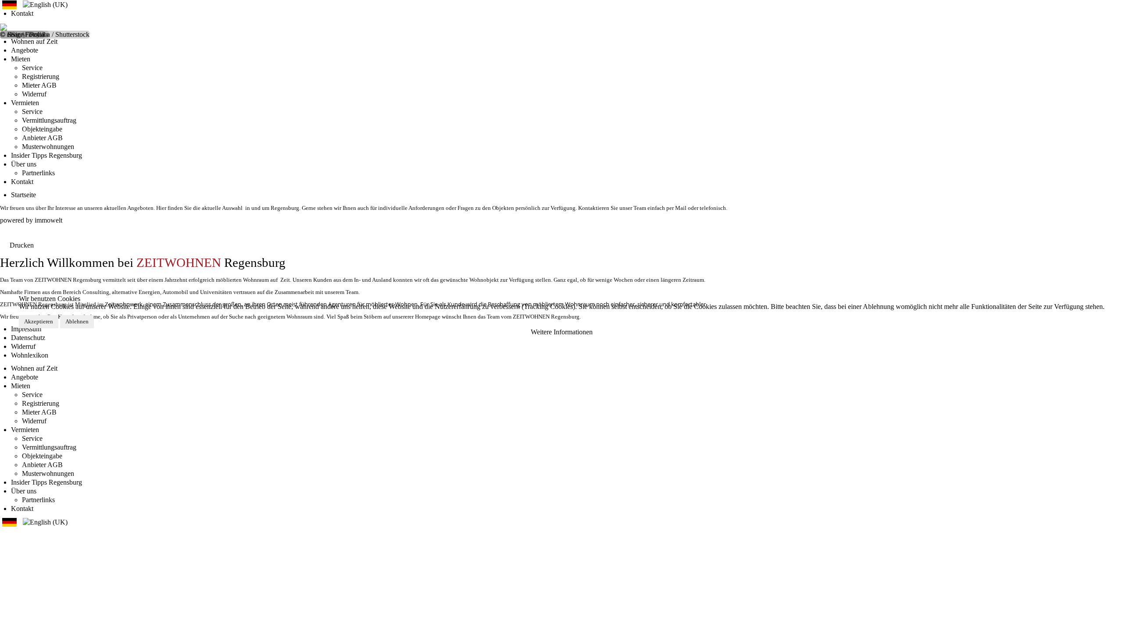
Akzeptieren (38, 321)
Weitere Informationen (562, 332)
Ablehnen (77, 321)
